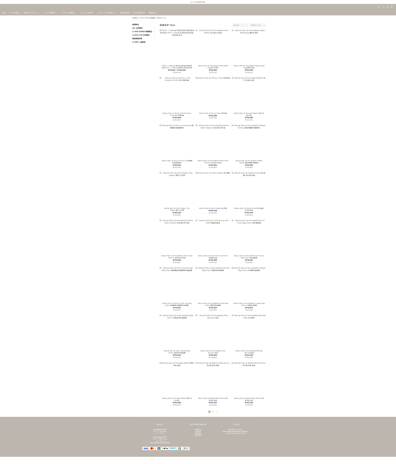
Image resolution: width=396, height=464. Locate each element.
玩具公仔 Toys (161, 18)
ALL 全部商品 (14, 13)
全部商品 (135, 18)
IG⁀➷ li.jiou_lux (161, 441)
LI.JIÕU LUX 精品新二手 (106, 13)
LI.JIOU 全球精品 (67, 13)
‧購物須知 (198, 429)
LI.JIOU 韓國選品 (49, 13)
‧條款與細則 (198, 435)
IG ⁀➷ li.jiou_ (160, 433)
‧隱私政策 (198, 433)
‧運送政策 (198, 431)
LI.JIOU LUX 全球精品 (141, 35)
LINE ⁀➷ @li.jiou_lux (160, 439)
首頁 (3, 13)
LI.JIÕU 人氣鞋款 (86, 13)
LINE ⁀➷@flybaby (160, 431)
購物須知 (152, 13)
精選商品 (135, 24)
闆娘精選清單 (125, 13)
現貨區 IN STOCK (30, 13)
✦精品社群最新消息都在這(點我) (159, 443)
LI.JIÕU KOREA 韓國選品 (147, 18)
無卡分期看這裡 (139, 13)
